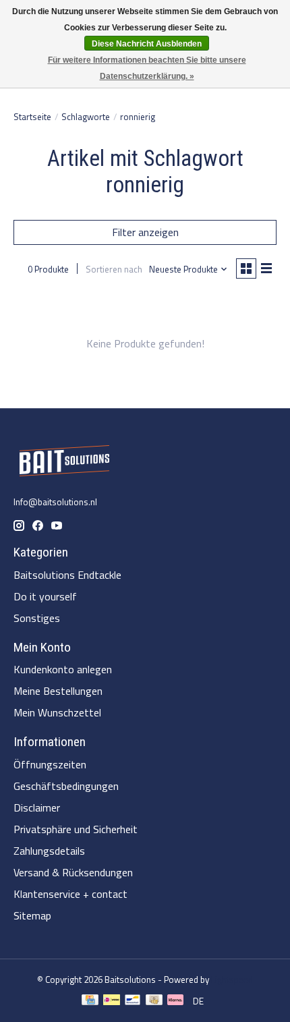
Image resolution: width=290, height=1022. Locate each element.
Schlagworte (85, 116)
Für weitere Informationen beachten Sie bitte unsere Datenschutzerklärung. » (147, 68)
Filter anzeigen (145, 232)
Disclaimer (36, 807)
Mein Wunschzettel (57, 712)
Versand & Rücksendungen (73, 872)
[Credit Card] (90, 1001)
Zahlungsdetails (49, 851)
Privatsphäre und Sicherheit (75, 829)
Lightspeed (232, 979)
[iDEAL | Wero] (111, 1001)
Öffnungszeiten (49, 764)
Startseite (32, 116)
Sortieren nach (114, 269)
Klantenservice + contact (70, 894)
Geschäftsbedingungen (66, 786)
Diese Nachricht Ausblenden (147, 44)
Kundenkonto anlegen (62, 669)
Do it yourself (45, 596)
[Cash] (154, 1001)
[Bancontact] (132, 1001)
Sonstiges (36, 618)
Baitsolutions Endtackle (67, 575)
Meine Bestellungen (58, 691)
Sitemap (32, 915)
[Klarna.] (175, 1001)
